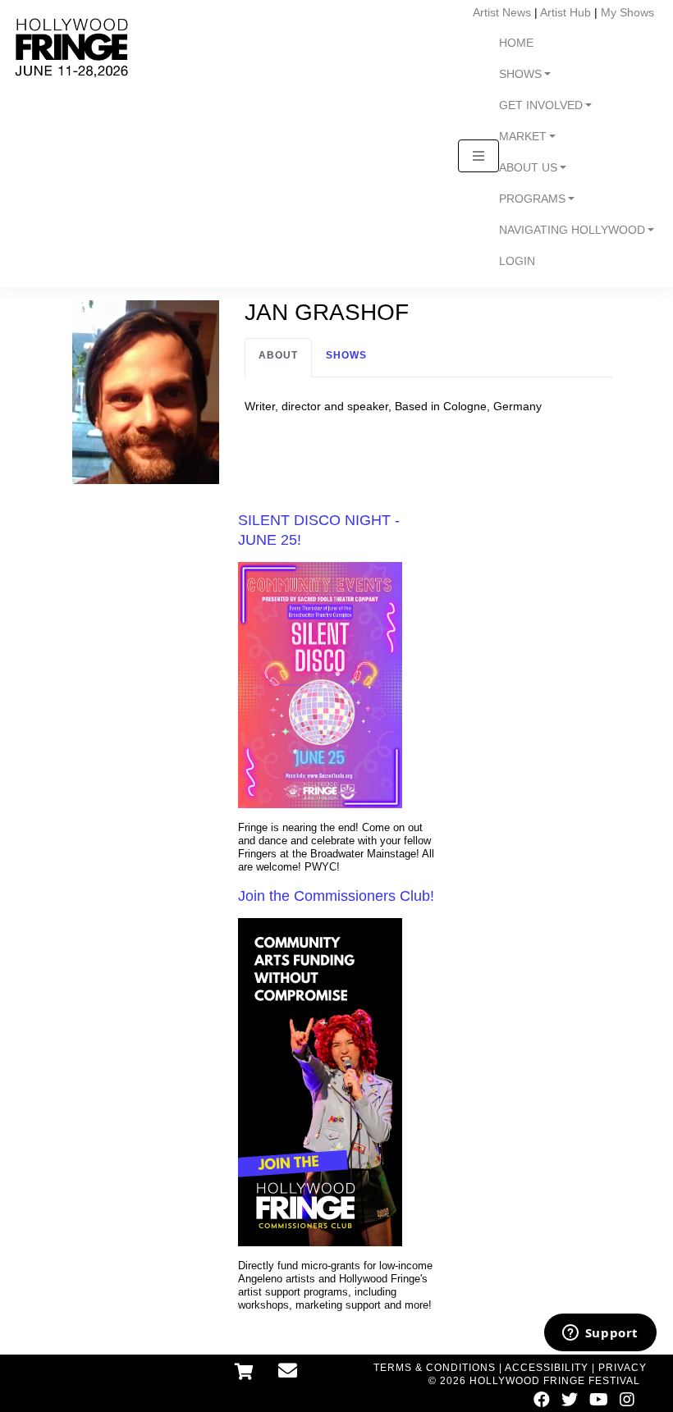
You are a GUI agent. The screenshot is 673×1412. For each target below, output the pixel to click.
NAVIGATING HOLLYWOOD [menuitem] (572, 230)
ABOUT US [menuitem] (528, 168)
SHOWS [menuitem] (520, 74)
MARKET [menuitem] (523, 136)
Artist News (502, 12)
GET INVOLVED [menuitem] (541, 105)
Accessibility (546, 1367)
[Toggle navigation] (478, 155)
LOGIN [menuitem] (517, 261)
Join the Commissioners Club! (336, 896)
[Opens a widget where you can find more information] (600, 1334)
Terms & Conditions (434, 1367)
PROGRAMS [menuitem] (532, 199)
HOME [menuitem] (516, 43)
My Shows (627, 12)
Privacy (622, 1367)
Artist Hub (565, 12)
